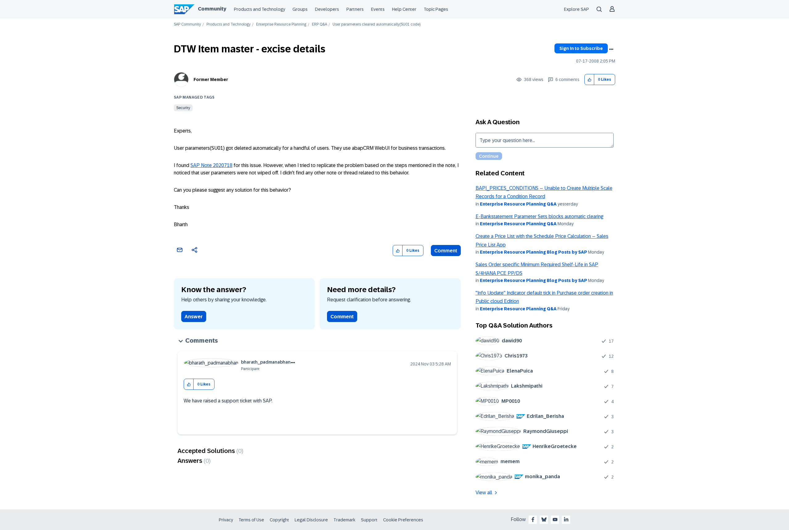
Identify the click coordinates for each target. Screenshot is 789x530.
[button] (589, 79)
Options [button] (611, 49)
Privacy (226, 519)
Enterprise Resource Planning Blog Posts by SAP (533, 252)
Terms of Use (251, 519)
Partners (355, 9)
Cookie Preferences (403, 519)
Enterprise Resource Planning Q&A (518, 204)
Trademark (344, 519)
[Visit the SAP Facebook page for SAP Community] (532, 519)
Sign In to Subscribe (581, 48)
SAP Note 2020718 (211, 165)
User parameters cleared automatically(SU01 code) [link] (376, 24)
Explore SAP (576, 9)
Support (369, 519)
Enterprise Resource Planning (281, 24)
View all (484, 492)
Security (183, 108)
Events (378, 9)
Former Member (211, 79)
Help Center (404, 9)
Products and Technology (259, 9)
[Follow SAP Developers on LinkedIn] (566, 519)
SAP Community (187, 24)
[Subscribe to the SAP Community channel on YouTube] (555, 519)
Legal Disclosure (311, 519)
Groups (300, 9)
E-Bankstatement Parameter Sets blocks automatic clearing (539, 216)
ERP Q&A (319, 24)
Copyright (279, 519)
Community (212, 8)
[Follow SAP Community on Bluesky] (544, 519)
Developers (327, 9)
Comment (445, 250)
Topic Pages (436, 9)
